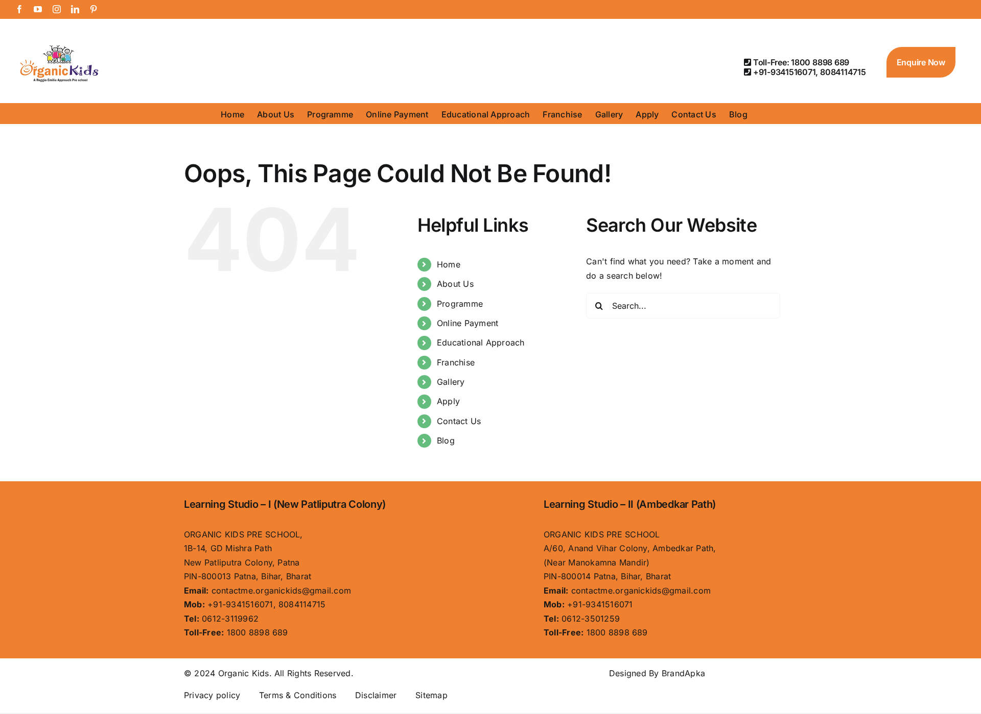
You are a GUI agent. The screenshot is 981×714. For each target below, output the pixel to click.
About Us (455, 284)
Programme (460, 304)
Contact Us (459, 421)
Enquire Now (921, 62)
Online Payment (467, 323)
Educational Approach (481, 342)
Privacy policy (212, 695)
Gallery (451, 382)
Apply (448, 401)
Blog (446, 440)
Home (448, 264)
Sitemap (431, 695)
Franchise (456, 362)
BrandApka (683, 673)
